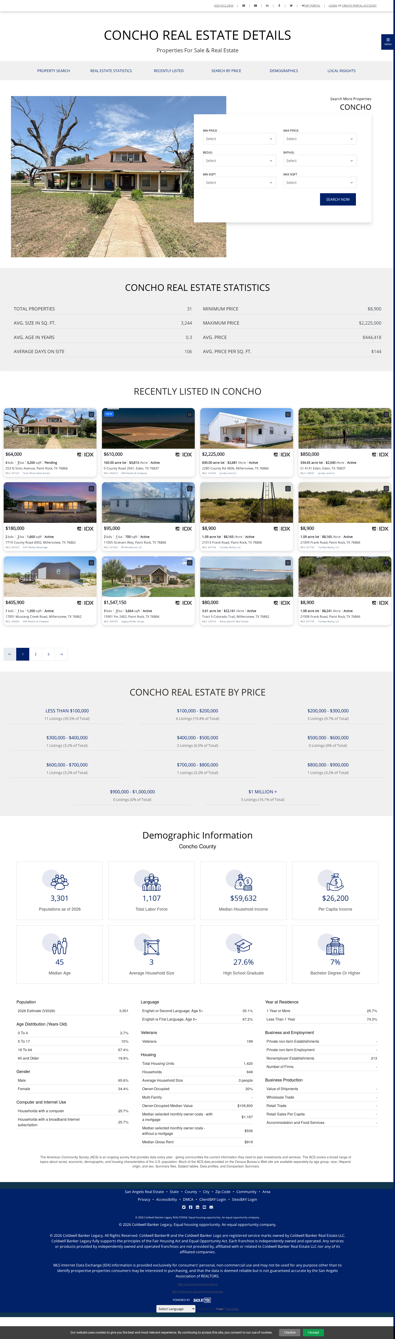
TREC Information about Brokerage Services (197, 1291)
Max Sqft (290, 174)
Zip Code (222, 1191)
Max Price (291, 130)
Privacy (144, 1199)
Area (266, 1191)
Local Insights (342, 70)
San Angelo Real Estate (144, 1191)
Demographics (284, 70)
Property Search (53, 70)
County (191, 1191)
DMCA (188, 1199)
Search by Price (226, 70)
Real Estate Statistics (111, 70)
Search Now (338, 199)
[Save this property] (91, 414)
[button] (388, 42)
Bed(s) (207, 152)
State (174, 1191)
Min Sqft (209, 174)
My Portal (312, 6)
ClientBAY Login (212, 1199)
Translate (231, 1309)
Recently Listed (169, 70)
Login (333, 6)
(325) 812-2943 (223, 6)
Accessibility (166, 1199)
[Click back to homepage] (5, 5)
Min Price (210, 130)
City (206, 1191)
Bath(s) (288, 152)
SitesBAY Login (244, 1199)
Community (246, 1191)
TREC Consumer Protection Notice (198, 1284)
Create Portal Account (359, 6)
